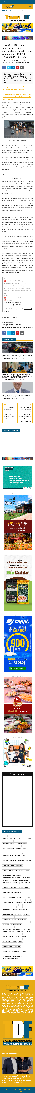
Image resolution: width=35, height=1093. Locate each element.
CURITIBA (27, 870)
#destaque (18, 836)
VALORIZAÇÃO (15, 951)
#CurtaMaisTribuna (21, 327)
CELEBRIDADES (13, 860)
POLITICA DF (12, 931)
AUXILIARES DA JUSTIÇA (16, 850)
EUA (24, 897)
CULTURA (21, 870)
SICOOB (20, 941)
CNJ (17, 863)
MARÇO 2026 (6, 924)
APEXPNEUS (25, 845)
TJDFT (19, 946)
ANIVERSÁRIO (18, 845)
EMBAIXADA (28, 882)
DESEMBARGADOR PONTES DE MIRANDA (12, 875)
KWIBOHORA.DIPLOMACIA (22, 917)
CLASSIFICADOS (6, 863)
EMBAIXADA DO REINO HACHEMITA (11, 890)
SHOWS (15, 941)
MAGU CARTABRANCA (8, 922)
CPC (16, 870)
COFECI (21, 863)
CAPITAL (29, 858)
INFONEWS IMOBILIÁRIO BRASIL (20, 909)
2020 (22, 838)
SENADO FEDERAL (7, 941)
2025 (8, 841)
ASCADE (24, 848)
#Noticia (5, 838)
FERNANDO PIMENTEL (8, 902)
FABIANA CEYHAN (20, 899)
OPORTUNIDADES (17, 929)
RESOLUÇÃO (24, 936)
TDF (15, 946)
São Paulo (26, 939)
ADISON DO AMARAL (8, 845)
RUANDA (20, 939)
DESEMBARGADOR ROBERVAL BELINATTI (12, 877)
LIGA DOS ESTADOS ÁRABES (19, 919)
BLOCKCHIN (17, 855)
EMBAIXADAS (24, 890)
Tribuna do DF (6, 951)
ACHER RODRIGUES (22, 843)
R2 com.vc (26, 934)
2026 (12, 841)
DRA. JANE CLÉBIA (7, 882)
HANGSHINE (26, 907)
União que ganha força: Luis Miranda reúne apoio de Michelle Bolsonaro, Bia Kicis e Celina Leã (17, 96)
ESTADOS (5, 897)
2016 (14, 838)
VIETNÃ (5, 953)
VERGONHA (23, 951)
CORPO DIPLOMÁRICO (19, 868)
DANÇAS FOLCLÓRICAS (8, 872)
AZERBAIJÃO (21, 853)
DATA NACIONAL (19, 872)
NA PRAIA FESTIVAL (25, 926)
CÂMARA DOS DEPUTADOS (19, 858)
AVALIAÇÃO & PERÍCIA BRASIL (10, 853)
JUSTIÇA (12, 917)
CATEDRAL (5, 860)
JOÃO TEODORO (16, 912)
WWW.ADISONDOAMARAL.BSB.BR (11, 958)
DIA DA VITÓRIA (27, 877)
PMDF (29, 929)
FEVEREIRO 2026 (18, 902)
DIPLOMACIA (6, 880)
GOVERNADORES (27, 904)
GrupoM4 (19, 907)
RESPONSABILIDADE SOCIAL (9, 939)
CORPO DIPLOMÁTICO (8, 870)
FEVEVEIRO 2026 (27, 902)
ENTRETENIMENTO (7, 894)
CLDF (13, 863)
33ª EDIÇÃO (17, 841)
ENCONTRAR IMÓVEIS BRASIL (15, 892)
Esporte (27, 894)
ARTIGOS (18, 848)
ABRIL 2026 (5, 843)
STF (23, 944)
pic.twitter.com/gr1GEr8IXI (12, 305)
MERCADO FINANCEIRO (16, 924)
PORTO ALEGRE (20, 931)
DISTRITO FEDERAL (23, 880)
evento (28, 897)
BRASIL (23, 855)
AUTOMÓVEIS (6, 850)
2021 (26, 838)
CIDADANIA (28, 860)
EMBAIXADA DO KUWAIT (23, 887)
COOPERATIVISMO (7, 868)
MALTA (28, 922)
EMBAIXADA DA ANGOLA (8, 885)
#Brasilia (11, 836)
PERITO (24, 929)
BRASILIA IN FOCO (7, 858)
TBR (11, 946)
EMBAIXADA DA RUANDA (22, 885)
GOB (21, 904)
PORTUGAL (28, 931)
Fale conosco (20, 1091)
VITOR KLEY (11, 953)
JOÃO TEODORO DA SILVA (9, 914)
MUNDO (18, 926)
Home (12, 1091)
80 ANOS (24, 841)
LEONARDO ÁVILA (7, 919)
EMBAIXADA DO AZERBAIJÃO (9, 887)
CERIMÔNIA (21, 860)
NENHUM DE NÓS (7, 929)
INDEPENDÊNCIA (7, 909)
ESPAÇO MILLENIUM (18, 894)
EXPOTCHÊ (11, 899)
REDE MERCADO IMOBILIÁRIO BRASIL (11, 936)
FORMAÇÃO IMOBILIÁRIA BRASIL (10, 904)
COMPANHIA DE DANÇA (8, 865)
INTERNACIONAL (7, 912)
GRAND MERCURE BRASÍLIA (9, 907)
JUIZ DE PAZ (26, 914)
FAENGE (28, 899)
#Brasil (5, 836)
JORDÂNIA (19, 914)
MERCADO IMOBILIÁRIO (8, 926)
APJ (4, 848)
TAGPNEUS (5, 946)
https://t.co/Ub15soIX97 (13, 303)
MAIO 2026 (22, 922)
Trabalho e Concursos (9, 949)
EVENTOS (5, 899)
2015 (11, 838)
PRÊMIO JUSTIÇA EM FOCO (9, 934)
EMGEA (4, 892)
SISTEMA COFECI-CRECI (8, 944)
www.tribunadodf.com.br (21, 62)
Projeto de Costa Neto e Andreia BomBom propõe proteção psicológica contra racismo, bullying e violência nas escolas (17, 1079)
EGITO (21, 882)
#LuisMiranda (26, 836)
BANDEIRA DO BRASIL (8, 855)
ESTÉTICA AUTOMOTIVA (15, 897)
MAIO (16, 922)
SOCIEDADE (18, 944)
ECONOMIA (15, 882)
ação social (13, 843)
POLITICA (5, 931)
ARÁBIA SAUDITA (11, 848)
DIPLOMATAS (14, 880)
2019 (18, 838)
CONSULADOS (19, 865)
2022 (30, 838)
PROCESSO (19, 934)
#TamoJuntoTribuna (8, 327)
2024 (4, 841)
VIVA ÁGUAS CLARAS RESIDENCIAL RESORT (12, 956)
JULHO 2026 (5, 917)
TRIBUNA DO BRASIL (21, 949)
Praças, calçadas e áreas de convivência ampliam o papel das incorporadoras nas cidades (15, 89)
